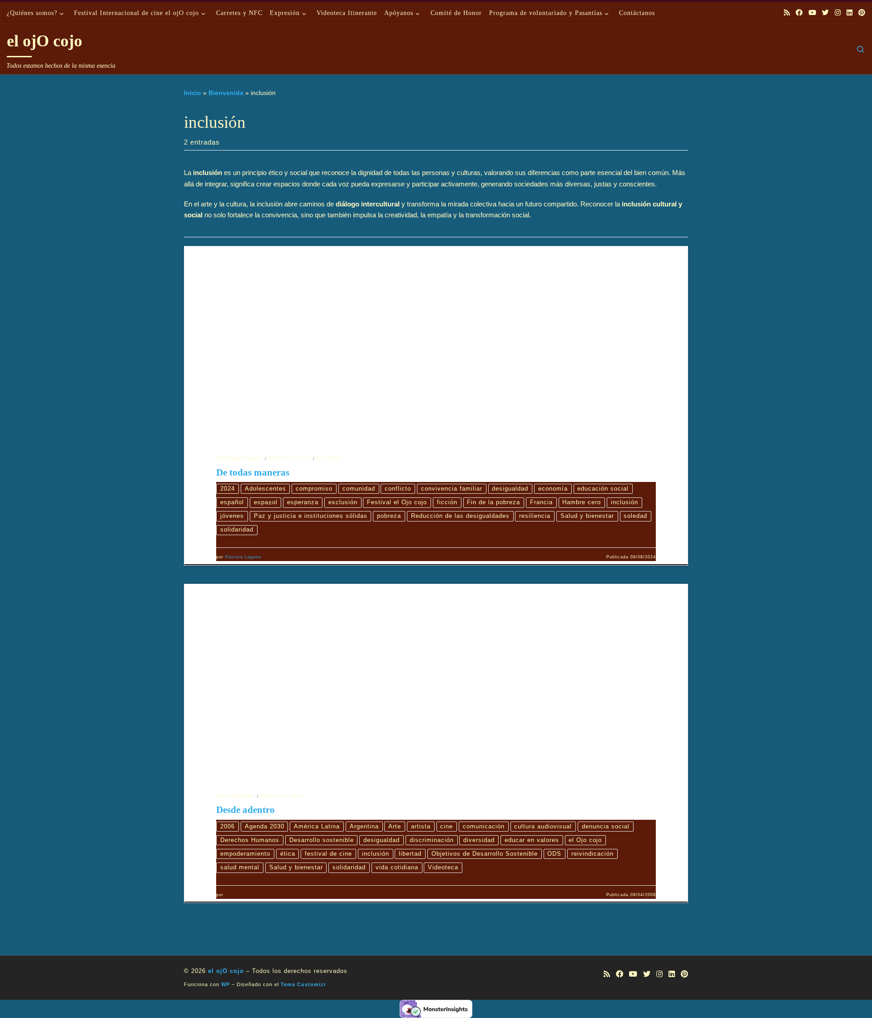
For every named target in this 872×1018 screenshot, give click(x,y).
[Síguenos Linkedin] (849, 12)
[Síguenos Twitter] (825, 12)
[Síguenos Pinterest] (861, 12)
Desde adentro (245, 809)
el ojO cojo (226, 971)
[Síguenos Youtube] (812, 12)
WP (225, 984)
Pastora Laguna (243, 556)
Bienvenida (225, 92)
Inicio (192, 92)
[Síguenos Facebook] (799, 12)
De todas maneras (252, 472)
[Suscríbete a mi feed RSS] (787, 12)
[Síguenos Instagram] (838, 12)
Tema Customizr (303, 984)
